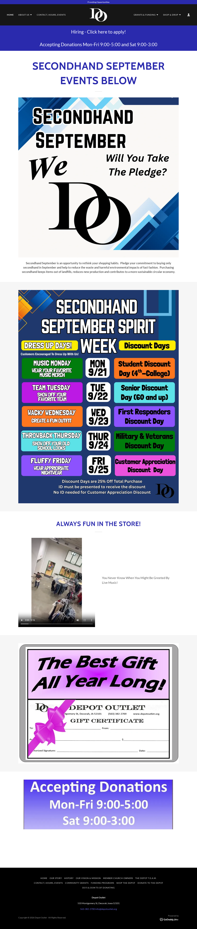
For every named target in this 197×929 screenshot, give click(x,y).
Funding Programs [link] (102, 883)
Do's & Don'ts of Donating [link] (98, 887)
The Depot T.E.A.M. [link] (145, 878)
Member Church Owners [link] (118, 878)
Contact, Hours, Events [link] (51, 15)
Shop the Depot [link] (125, 883)
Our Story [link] (56, 878)
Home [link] (10, 15)
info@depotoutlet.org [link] (106, 909)
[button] (25, 15)
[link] (98, 14)
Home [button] (44, 878)
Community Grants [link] (77, 883)
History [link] (69, 878)
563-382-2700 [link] (87, 909)
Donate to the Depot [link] (150, 883)
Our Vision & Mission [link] (88, 878)
